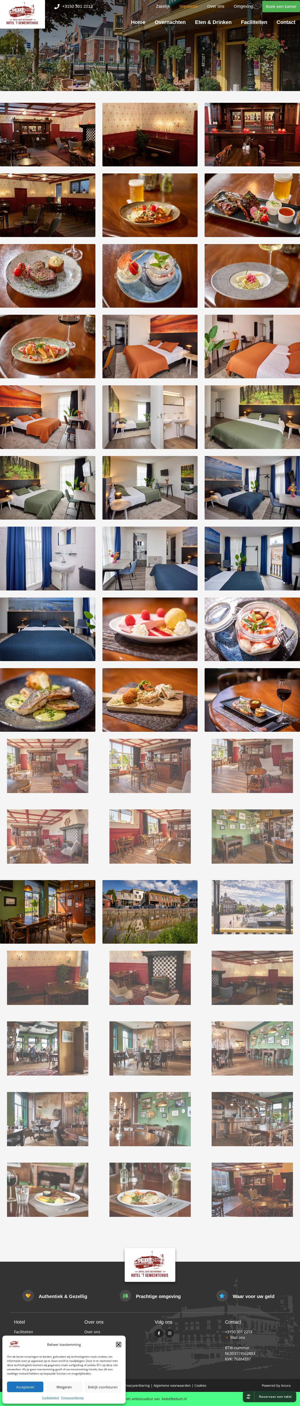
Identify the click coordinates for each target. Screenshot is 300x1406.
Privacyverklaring (72, 1398)
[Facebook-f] (159, 1333)
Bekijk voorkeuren (102, 1387)
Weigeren (64, 1387)
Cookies (200, 1385)
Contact (286, 22)
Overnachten (170, 22)
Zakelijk (163, 6)
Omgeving (243, 6)
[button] (118, 1344)
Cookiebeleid (50, 1398)
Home (138, 22)
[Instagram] (169, 1333)
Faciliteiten (254, 22)
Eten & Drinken (213, 22)
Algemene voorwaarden (172, 1385)
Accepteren (25, 1387)
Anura (286, 1385)
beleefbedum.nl (174, 1399)
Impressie (189, 6)
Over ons (215, 6)
